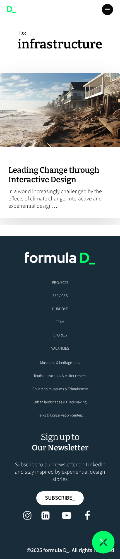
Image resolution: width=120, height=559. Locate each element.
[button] (107, 9)
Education (17, 156)
